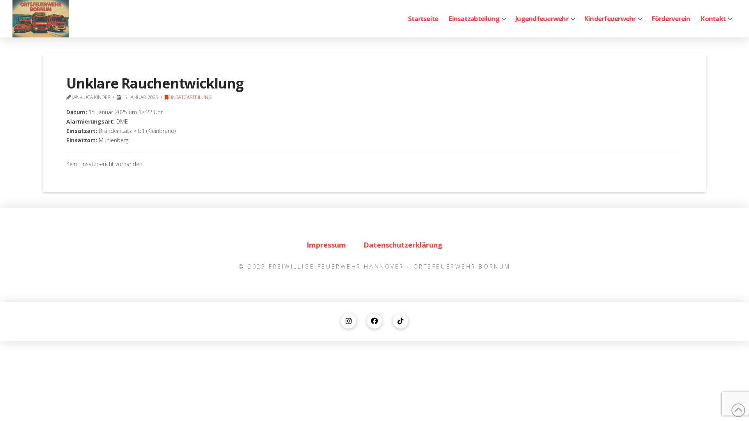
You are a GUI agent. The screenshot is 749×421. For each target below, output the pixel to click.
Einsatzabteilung (190, 97)
